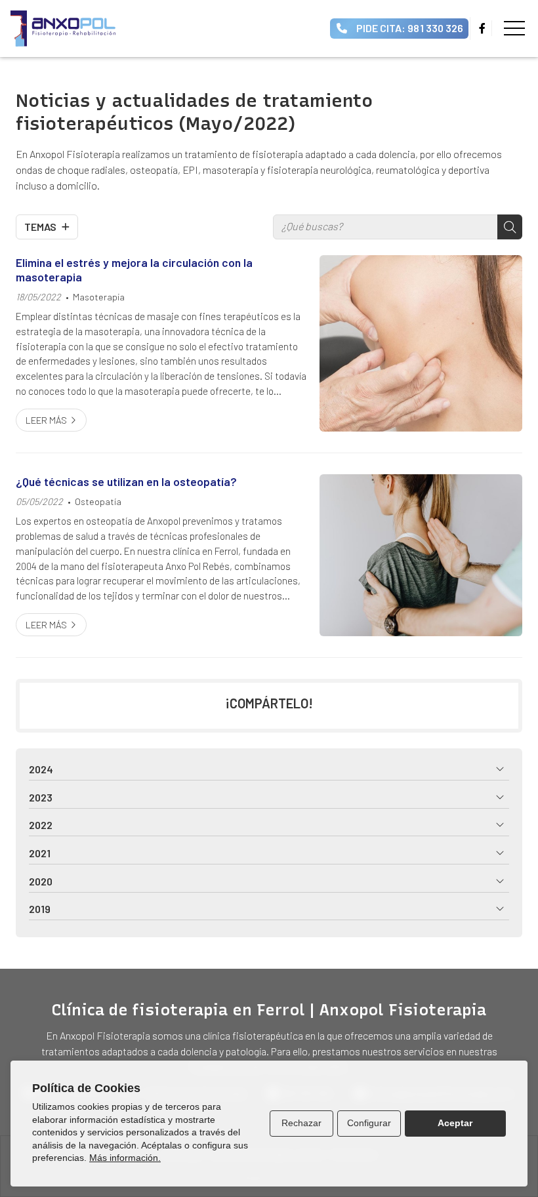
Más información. (125, 1157)
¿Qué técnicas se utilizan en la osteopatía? (126, 481)
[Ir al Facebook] (482, 28)
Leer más (46, 420)
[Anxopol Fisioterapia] (62, 28)
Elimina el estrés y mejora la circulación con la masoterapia (134, 269)
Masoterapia (99, 296)
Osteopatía (98, 501)
